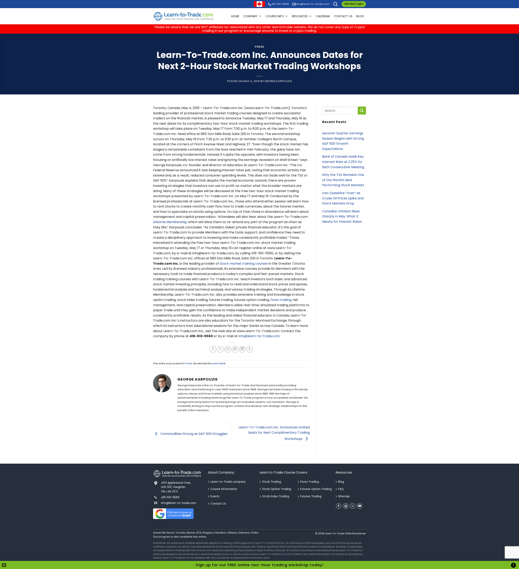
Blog (360, 16)
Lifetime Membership (170, 222)
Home (235, 16)
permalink (218, 363)
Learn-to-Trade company (228, 482)
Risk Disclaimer (356, 533)
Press (259, 47)
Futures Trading (311, 496)
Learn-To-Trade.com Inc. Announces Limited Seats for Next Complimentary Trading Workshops (274, 433)
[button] (335, 3)
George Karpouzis (278, 81)
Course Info (275, 16)
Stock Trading (271, 482)
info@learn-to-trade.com (312, 4)
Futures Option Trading (316, 489)
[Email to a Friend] (227, 349)
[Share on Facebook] (213, 349)
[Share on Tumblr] (249, 349)
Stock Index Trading (275, 496)
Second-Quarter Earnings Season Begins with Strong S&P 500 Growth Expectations (343, 141)
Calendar (323, 16)
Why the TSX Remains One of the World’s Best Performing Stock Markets (343, 179)
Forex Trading (309, 482)
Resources (300, 16)
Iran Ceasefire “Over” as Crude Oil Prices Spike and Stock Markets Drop (343, 198)
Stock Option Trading (276, 489)
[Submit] (362, 110)
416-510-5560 (280, 4)
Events (215, 496)
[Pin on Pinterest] (235, 349)
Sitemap (344, 496)
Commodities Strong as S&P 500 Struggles (193, 433)
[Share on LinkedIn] (242, 349)
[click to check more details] (183, 16)
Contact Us (343, 16)
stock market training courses (244, 263)
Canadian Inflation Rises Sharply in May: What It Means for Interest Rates (342, 216)
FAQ (341, 489)
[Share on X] (220, 349)
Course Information (223, 489)
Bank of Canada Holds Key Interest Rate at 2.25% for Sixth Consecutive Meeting (343, 161)
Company (250, 16)
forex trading (280, 299)
